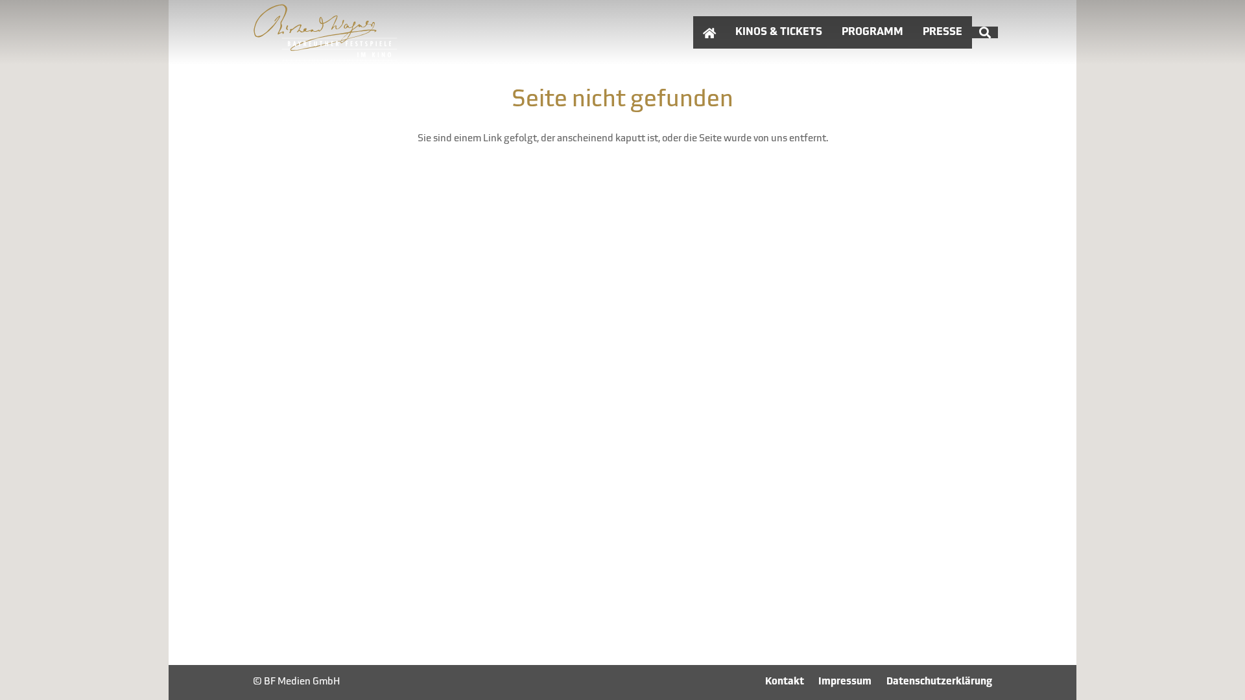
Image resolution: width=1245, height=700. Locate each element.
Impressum (845, 682)
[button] (985, 32)
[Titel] (325, 32)
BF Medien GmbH (302, 682)
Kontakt (784, 682)
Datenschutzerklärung (939, 682)
